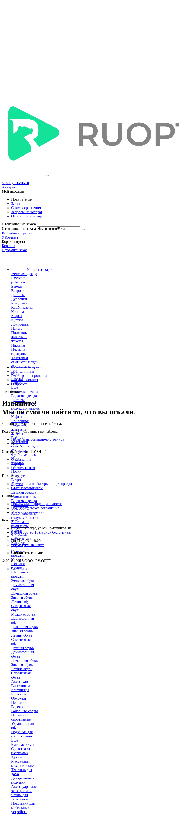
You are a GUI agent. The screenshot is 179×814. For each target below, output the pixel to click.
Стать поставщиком (27, 488)
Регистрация (22, 233)
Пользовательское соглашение (35, 508)
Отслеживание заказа (19, 228)
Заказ (15, 203)
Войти (7, 233)
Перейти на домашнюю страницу (38, 439)
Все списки (20, 569)
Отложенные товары (27, 216)
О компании (21, 459)
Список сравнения (26, 208)
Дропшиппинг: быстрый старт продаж (42, 484)
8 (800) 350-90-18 (15, 183)
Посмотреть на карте (27, 545)
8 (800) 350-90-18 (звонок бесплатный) (41, 532)
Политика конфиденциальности (36, 504)
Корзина (8, 246)
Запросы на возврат (26, 212)
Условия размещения (27, 512)
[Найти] (47, 175)
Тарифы (17, 464)
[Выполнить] (83, 229)
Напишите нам (23, 468)
